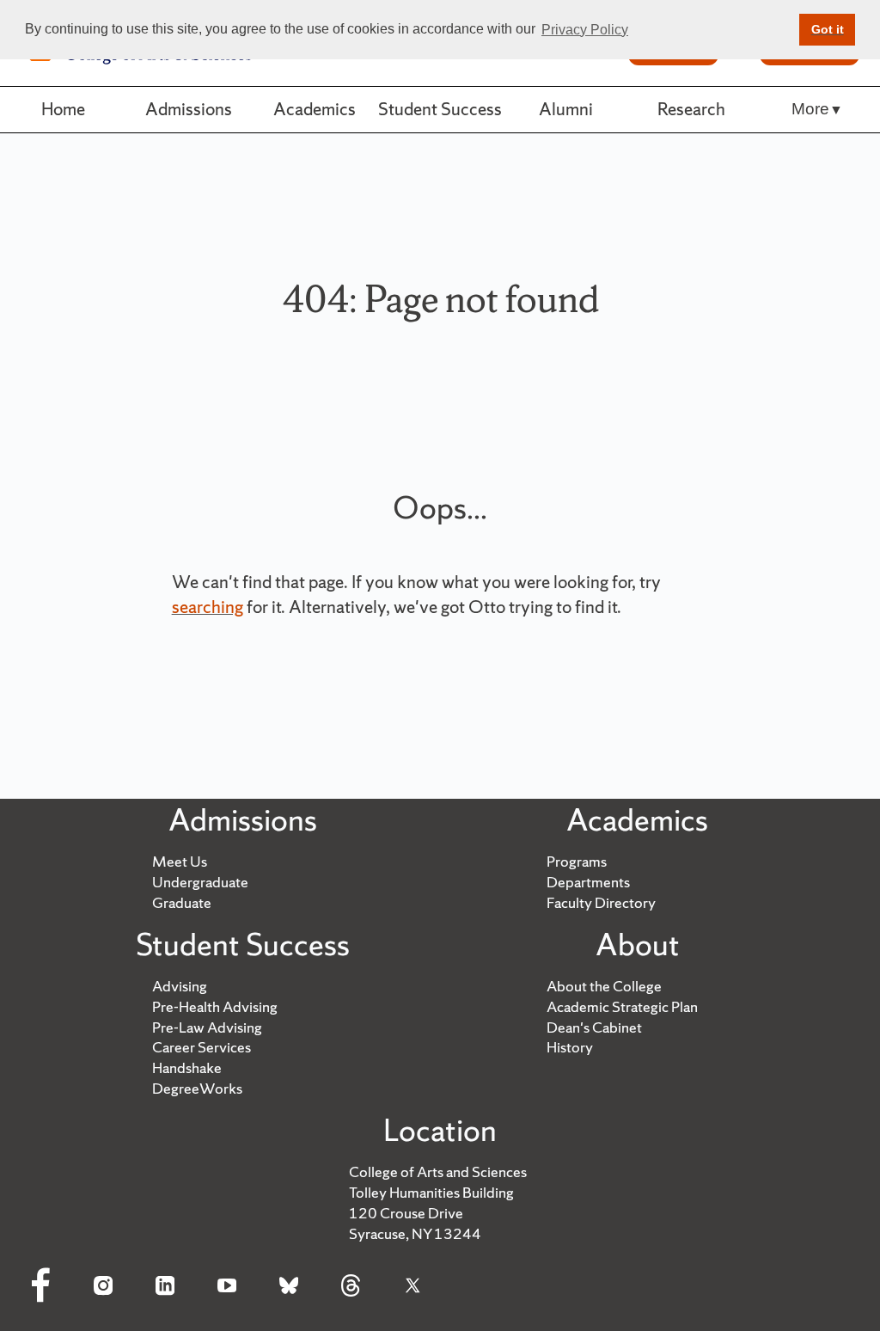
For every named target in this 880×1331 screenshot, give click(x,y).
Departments (588, 882)
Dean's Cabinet (594, 1027)
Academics (314, 108)
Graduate (181, 902)
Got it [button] (827, 29)
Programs (577, 861)
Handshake (187, 1067)
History (570, 1047)
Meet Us (179, 861)
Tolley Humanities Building (431, 1192)
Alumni (566, 108)
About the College (604, 986)
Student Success (440, 108)
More (810, 109)
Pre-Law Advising (207, 1027)
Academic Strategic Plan (622, 1006)
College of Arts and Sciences (438, 1171)
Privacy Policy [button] (584, 29)
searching (207, 606)
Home (63, 108)
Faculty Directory (601, 902)
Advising (179, 986)
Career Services (201, 1047)
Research (691, 108)
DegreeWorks (197, 1088)
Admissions (188, 108)
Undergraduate (200, 882)
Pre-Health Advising (215, 1006)
